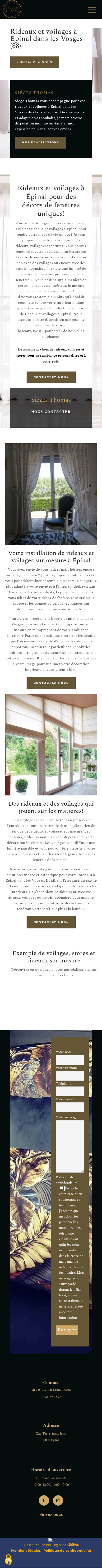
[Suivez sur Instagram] (58, 1500)
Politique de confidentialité (70, 1247)
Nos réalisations (40, 142)
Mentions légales (26, 1550)
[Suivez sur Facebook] (44, 1500)
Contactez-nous (34, 62)
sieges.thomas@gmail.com (51, 1389)
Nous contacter (51, 411)
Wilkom (73, 1544)
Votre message (67, 1117)
